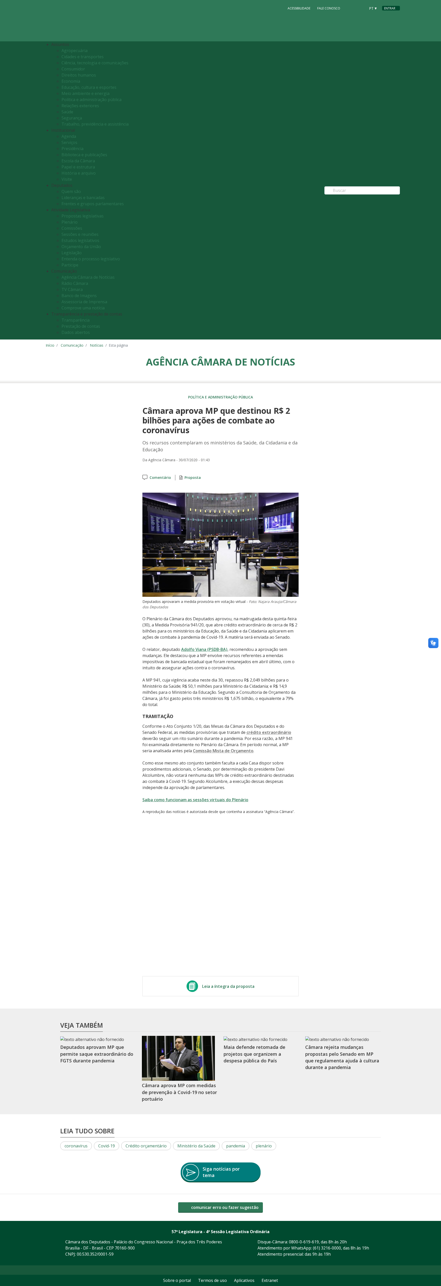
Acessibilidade (299, 8)
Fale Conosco (328, 8)
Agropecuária (75, 50)
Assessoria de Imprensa (84, 302)
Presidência (72, 148)
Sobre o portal (177, 1280)
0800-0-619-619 (304, 1242)
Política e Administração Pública (220, 397)
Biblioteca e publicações (84, 154)
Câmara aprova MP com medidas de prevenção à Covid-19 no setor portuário (179, 1092)
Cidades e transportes (83, 56)
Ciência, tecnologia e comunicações (95, 63)
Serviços (69, 142)
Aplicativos (244, 1280)
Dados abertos (76, 332)
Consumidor (73, 69)
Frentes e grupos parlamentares (93, 204)
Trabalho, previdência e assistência (95, 124)
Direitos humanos (79, 75)
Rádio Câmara (75, 283)
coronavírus (76, 1146)
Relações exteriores (80, 105)
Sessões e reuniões (80, 234)
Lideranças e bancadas (83, 197)
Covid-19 (106, 1146)
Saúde (67, 112)
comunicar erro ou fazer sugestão (224, 1207)
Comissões (72, 228)
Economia (71, 81)
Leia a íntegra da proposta (228, 986)
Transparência (76, 320)
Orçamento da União (81, 246)
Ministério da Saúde (196, 1146)
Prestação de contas (81, 326)
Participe (70, 265)
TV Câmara (72, 289)
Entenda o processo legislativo (91, 259)
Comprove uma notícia (83, 308)
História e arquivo (79, 173)
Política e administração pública (91, 99)
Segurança (72, 118)
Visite (67, 179)
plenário (264, 1146)
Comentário (160, 477)
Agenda (69, 136)
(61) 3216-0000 (327, 1248)
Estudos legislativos (80, 240)
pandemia (235, 1146)
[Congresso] (350, 8)
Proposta (193, 477)
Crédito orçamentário (146, 1146)
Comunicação (72, 345)
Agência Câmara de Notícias (88, 277)
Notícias (96, 345)
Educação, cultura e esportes (89, 87)
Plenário (70, 222)
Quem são (71, 191)
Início (50, 345)
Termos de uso (212, 1280)
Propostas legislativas (83, 216)
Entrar (389, 8)
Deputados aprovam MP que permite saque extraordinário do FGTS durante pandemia (96, 1054)
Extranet (270, 1280)
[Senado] (360, 8)
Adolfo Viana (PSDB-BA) (204, 649)
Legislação (72, 253)
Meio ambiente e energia (85, 93)
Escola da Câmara (78, 161)
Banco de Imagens (79, 295)
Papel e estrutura (78, 167)
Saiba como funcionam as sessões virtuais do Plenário (195, 800)
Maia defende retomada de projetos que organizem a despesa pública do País (254, 1054)
